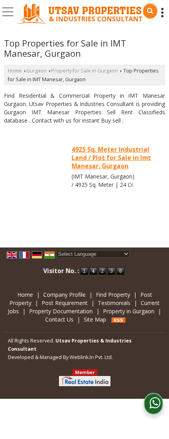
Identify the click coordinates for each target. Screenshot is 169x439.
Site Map (95, 319)
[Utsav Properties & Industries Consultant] (80, 14)
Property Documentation (61, 311)
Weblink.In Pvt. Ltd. (91, 357)
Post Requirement (65, 303)
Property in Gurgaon (128, 311)
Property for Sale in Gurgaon (84, 70)
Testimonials (114, 303)
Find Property (113, 294)
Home (15, 70)
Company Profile (64, 294)
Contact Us (59, 319)
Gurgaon (36, 70)
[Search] (150, 11)
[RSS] (119, 319)
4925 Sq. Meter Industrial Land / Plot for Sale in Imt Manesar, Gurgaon (111, 157)
